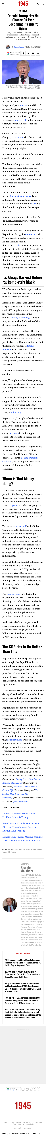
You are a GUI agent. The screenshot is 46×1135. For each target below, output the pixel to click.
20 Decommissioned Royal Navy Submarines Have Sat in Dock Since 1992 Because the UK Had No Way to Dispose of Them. (23, 963)
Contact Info (27, 1122)
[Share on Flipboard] (33, 53)
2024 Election (20, 850)
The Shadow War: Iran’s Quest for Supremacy (20, 794)
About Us (7, 1122)
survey (23, 105)
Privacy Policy (37, 1122)
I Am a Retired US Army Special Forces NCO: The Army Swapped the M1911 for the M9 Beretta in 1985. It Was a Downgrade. (22, 1000)
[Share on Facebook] (23, 53)
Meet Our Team (16, 1122)
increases (14, 433)
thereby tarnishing (20, 317)
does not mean (14, 740)
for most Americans (20, 196)
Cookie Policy (30, 1124)
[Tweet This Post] (28, 53)
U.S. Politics (12, 852)
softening (16, 412)
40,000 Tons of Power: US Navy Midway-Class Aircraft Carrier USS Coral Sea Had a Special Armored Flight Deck (22, 974)
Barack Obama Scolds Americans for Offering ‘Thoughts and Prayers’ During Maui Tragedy (21, 827)
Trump (4, 852)
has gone (12, 505)
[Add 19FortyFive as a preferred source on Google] (13, 53)
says (33, 203)
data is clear (31, 234)
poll (17, 245)
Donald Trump (31, 850)
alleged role (21, 120)
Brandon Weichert (19, 47)
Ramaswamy (13, 594)
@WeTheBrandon (21, 801)
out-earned (20, 526)
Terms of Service (18, 1124)
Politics (39, 850)
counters (18, 137)
